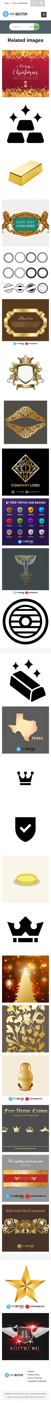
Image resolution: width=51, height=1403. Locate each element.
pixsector (26, 1394)
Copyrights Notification (37, 1381)
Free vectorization (20, 3)
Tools (6, 3)
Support (31, 1371)
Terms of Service (35, 1378)
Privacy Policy (33, 1375)
